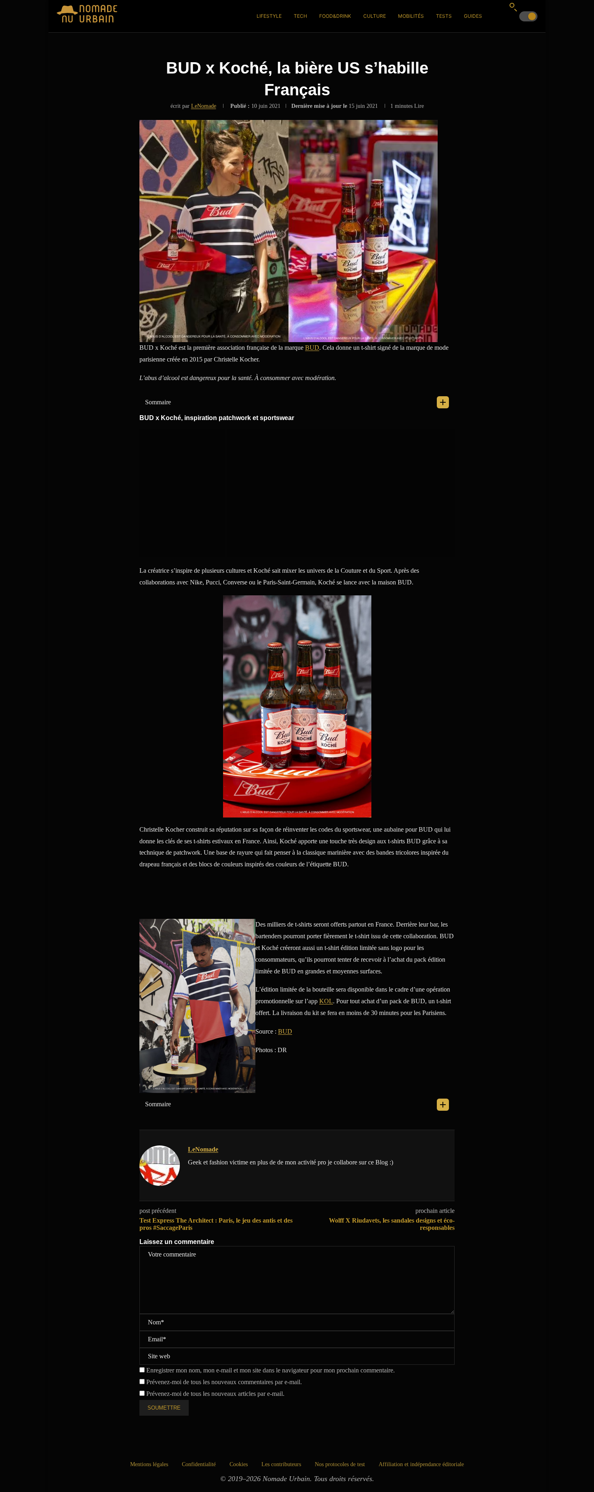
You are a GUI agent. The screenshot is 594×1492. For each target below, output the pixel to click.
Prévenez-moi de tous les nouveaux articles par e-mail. (215, 1393)
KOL (326, 1001)
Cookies (239, 1464)
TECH (300, 16)
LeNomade (203, 106)
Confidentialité (199, 1464)
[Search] (513, 7)
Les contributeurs (281, 1464)
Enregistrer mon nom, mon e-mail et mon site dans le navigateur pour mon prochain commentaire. (270, 1370)
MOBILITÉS (411, 16)
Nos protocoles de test (340, 1464)
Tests (444, 16)
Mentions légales (149, 1464)
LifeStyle (269, 16)
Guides (473, 16)
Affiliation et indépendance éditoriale (421, 1464)
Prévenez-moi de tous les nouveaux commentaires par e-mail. (224, 1382)
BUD (312, 347)
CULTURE (374, 16)
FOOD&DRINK (335, 16)
